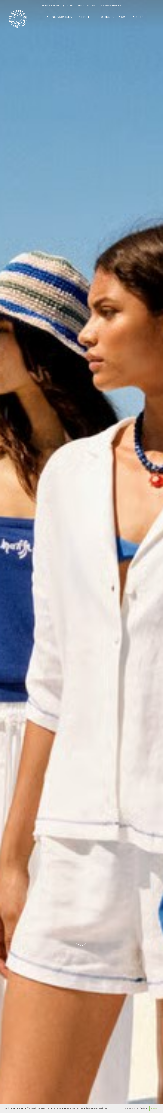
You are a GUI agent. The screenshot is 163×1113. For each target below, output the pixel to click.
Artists (85, 17)
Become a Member (111, 5)
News (123, 17)
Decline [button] (143, 1108)
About (137, 17)
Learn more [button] (131, 1108)
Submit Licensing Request (81, 5)
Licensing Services (55, 17)
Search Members (51, 5)
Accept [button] (154, 1108)
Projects (106, 17)
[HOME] (18, 18)
